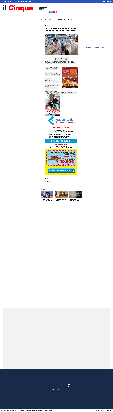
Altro (74, 19)
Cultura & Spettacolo (59, 19)
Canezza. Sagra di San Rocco (61, 200)
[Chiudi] (111, 410)
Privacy (70, 384)
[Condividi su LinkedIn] (49, 181)
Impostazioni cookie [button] (99, 410)
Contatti (70, 380)
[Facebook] (50, 12)
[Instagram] (56, 12)
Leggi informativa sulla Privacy (47, 410)
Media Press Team (57, 389)
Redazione (70, 376)
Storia (71, 19)
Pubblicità (70, 382)
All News (70, 378)
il (17, 8)
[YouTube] (54, 12)
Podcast (70, 386)
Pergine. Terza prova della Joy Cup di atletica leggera (47, 200)
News (45, 19)
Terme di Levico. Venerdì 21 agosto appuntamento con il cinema (74, 200)
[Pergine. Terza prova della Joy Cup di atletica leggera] (47, 194)
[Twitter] (52, 12)
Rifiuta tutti (104, 410)
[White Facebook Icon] (54, 405)
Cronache (49, 19)
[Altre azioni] (77, 25)
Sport (53, 19)
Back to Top (1, 408)
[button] (80, 19)
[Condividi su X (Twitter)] (47, 181)
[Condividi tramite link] (51, 181)
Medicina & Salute (66, 19)
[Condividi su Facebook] (45, 181)
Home (69, 375)
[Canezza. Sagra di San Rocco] (61, 194)
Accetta (109, 410)
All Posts (42, 19)
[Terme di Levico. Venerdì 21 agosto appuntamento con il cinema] (75, 194)
